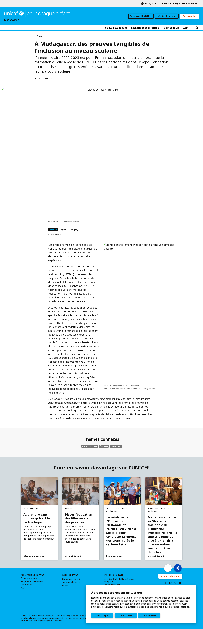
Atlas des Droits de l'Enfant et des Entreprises (119, 580)
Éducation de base (89, 446)
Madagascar (116, 446)
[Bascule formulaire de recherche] (197, 27)
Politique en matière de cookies (131, 606)
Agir (22, 588)
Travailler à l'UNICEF (71, 582)
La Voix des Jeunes (112, 585)
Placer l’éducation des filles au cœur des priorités (78, 518)
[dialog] (141, 604)
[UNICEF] (37, 13)
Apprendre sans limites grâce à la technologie (36, 518)
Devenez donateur (170, 576)
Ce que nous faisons (30, 578)
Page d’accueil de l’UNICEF (34, 575)
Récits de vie (26, 585)
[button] (178, 568)
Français (148, 3)
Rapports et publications (32, 581)
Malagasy (73, 229)
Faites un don (189, 16)
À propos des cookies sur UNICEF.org (116, 593)
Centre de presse (166, 16)
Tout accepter (102, 615)
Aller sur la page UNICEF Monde (179, 3)
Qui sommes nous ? (71, 579)
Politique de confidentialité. (174, 606)
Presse (65, 585)
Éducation (104, 446)
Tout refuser (125, 615)
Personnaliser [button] (149, 615)
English (62, 229)
